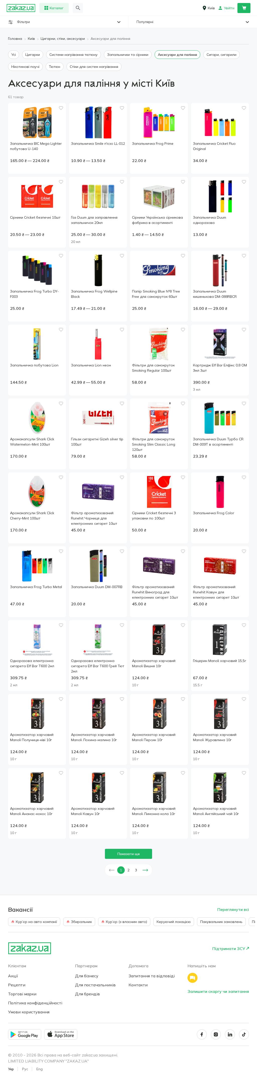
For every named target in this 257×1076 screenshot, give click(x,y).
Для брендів (87, 993)
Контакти (138, 984)
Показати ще (128, 854)
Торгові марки (22, 993)
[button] (111, 870)
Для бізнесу (86, 975)
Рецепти (16, 984)
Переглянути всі (233, 909)
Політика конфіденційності (35, 1002)
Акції (13, 975)
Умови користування (28, 1011)
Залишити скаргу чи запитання (218, 991)
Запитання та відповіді (151, 975)
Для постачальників (95, 984)
